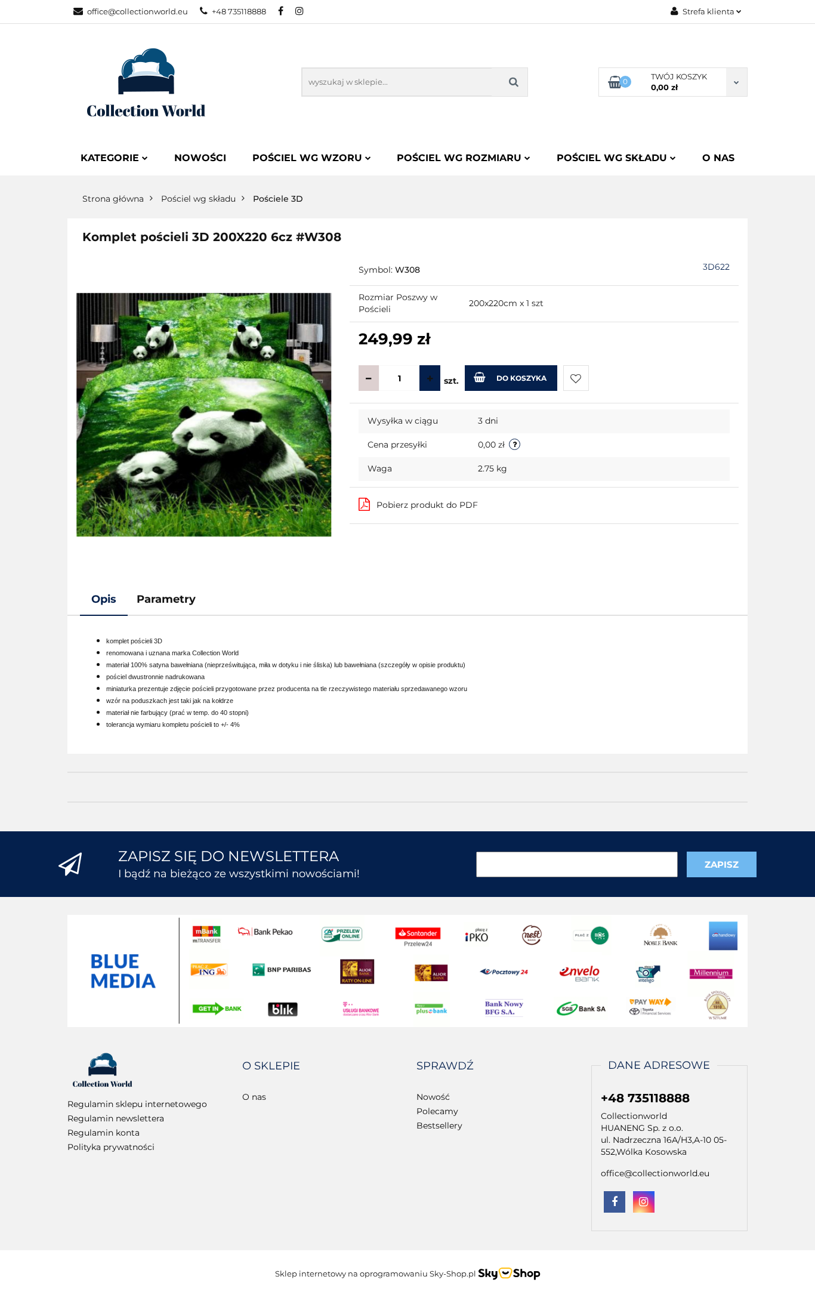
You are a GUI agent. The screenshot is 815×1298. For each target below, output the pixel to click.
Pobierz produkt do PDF (427, 505)
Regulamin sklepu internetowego (137, 1104)
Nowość (433, 1097)
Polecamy (437, 1111)
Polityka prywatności (111, 1147)
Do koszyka (521, 378)
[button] (271, 1066)
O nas (718, 158)
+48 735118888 (239, 11)
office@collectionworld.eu (137, 11)
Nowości (200, 158)
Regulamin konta (103, 1132)
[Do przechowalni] (576, 378)
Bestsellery (439, 1125)
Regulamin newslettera (115, 1118)
